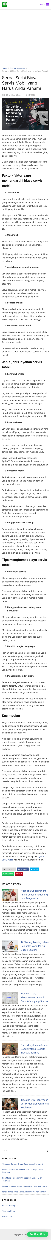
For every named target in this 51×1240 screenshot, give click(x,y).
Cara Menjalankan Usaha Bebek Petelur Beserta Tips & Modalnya (34, 1049)
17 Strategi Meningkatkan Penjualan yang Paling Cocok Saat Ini (35, 946)
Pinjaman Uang (8, 1211)
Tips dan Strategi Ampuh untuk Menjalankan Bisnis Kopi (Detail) (35, 1104)
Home (4, 68)
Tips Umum (7, 1216)
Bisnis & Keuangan (17, 68)
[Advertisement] (25, 36)
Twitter (35, 869)
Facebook (23, 869)
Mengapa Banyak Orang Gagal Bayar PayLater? (22, 1164)
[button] (37, 1234)
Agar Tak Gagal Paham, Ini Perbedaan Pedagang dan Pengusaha (34, 894)
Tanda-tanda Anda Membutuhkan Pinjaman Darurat (24, 1192)
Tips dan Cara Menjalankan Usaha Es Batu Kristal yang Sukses (34, 997)
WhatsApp (9, 874)
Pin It (20, 874)
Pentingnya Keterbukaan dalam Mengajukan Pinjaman (25, 1186)
